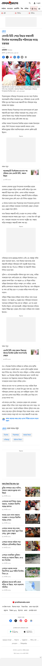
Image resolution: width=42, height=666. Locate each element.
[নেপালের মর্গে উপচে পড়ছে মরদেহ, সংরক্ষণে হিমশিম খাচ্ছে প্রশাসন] (32, 505)
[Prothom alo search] (30, 3)
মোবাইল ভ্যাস (33, 610)
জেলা (4, 31)
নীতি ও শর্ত (33, 640)
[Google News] (31, 621)
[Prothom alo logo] (21, 603)
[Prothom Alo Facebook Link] (11, 621)
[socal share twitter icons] (7, 58)
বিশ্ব (22, 9)
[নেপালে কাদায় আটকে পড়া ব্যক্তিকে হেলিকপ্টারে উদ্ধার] (32, 546)
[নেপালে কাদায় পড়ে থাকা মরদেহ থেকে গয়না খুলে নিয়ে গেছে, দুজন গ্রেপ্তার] (32, 532)
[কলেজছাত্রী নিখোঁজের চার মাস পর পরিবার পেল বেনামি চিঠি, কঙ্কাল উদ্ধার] (35, 172)
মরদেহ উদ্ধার (27, 435)
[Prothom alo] (10, 3)
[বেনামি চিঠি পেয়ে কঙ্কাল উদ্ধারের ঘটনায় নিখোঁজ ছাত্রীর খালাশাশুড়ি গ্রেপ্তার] (35, 352)
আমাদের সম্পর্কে (7, 640)
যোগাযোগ (14, 644)
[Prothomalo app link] (14, 631)
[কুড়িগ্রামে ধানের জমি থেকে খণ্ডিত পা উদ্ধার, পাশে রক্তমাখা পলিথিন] (32, 586)
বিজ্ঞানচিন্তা (24, 607)
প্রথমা (25, 610)
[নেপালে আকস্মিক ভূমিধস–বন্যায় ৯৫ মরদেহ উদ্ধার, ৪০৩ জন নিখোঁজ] (32, 559)
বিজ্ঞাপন (16, 640)
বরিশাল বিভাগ (18, 440)
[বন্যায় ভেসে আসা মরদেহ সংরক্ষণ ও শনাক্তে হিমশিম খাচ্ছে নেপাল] (32, 519)
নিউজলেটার (24, 644)
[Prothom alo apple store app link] (28, 631)
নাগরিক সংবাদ (6, 607)
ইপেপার (20, 610)
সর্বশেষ (4, 9)
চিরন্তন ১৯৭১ (13, 610)
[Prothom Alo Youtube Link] (26, 621)
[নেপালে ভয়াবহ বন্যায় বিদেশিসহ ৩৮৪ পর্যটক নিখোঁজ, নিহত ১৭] (32, 572)
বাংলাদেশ (10, 9)
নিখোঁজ (6, 435)
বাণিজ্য (26, 9)
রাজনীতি (16, 9)
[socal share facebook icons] (4, 58)
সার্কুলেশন (24, 640)
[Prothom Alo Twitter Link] (16, 621)
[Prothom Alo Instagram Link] (21, 621)
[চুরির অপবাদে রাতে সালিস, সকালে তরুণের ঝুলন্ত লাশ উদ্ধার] (32, 492)
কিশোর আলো (16, 607)
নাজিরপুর (6, 440)
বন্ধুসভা (6, 610)
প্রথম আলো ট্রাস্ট (33, 607)
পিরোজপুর (16, 435)
